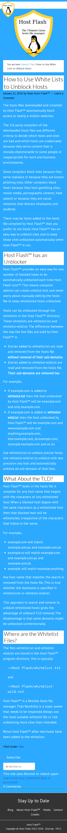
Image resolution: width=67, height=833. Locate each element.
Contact (58, 810)
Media (46, 810)
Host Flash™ (33, 33)
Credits (35, 814)
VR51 (58, 828)
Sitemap (49, 828)
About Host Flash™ (28, 810)
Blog (10, 810)
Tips (21, 746)
